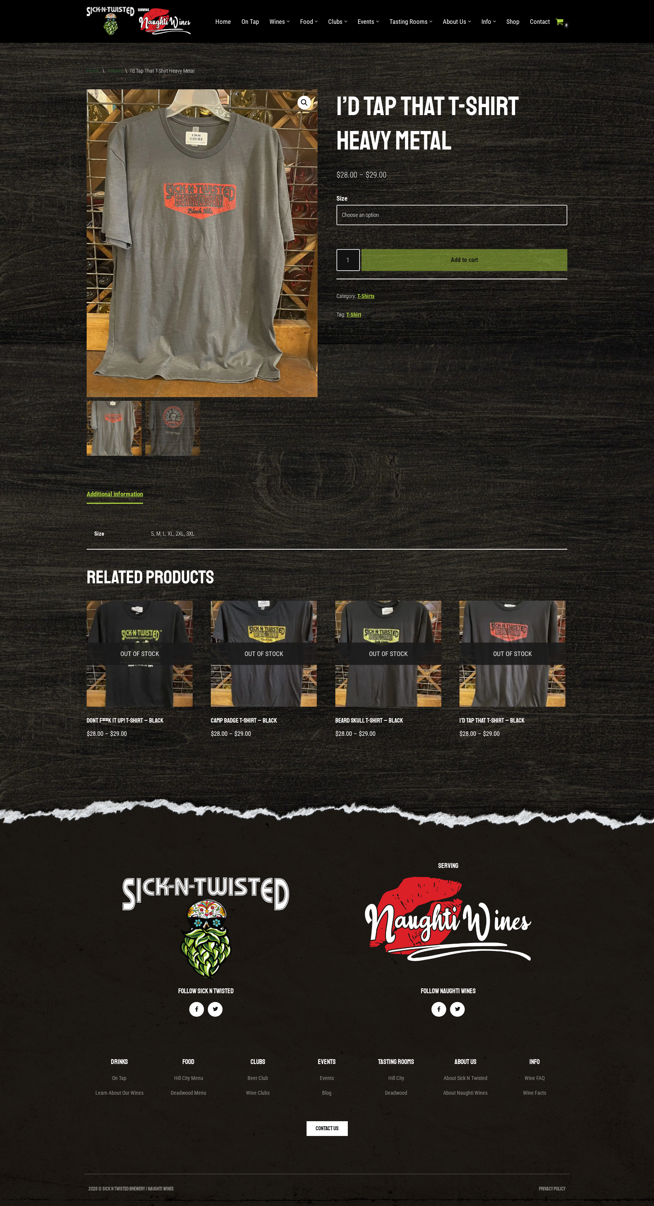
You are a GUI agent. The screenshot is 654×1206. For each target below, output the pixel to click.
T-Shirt (353, 315)
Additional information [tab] (115, 494)
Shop (512, 21)
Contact (540, 21)
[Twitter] (215, 1009)
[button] (288, 21)
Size (341, 198)
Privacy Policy (552, 1189)
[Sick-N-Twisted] (141, 21)
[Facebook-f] (196, 1009)
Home (223, 21)
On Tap (250, 21)
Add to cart (464, 259)
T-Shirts (114, 71)
